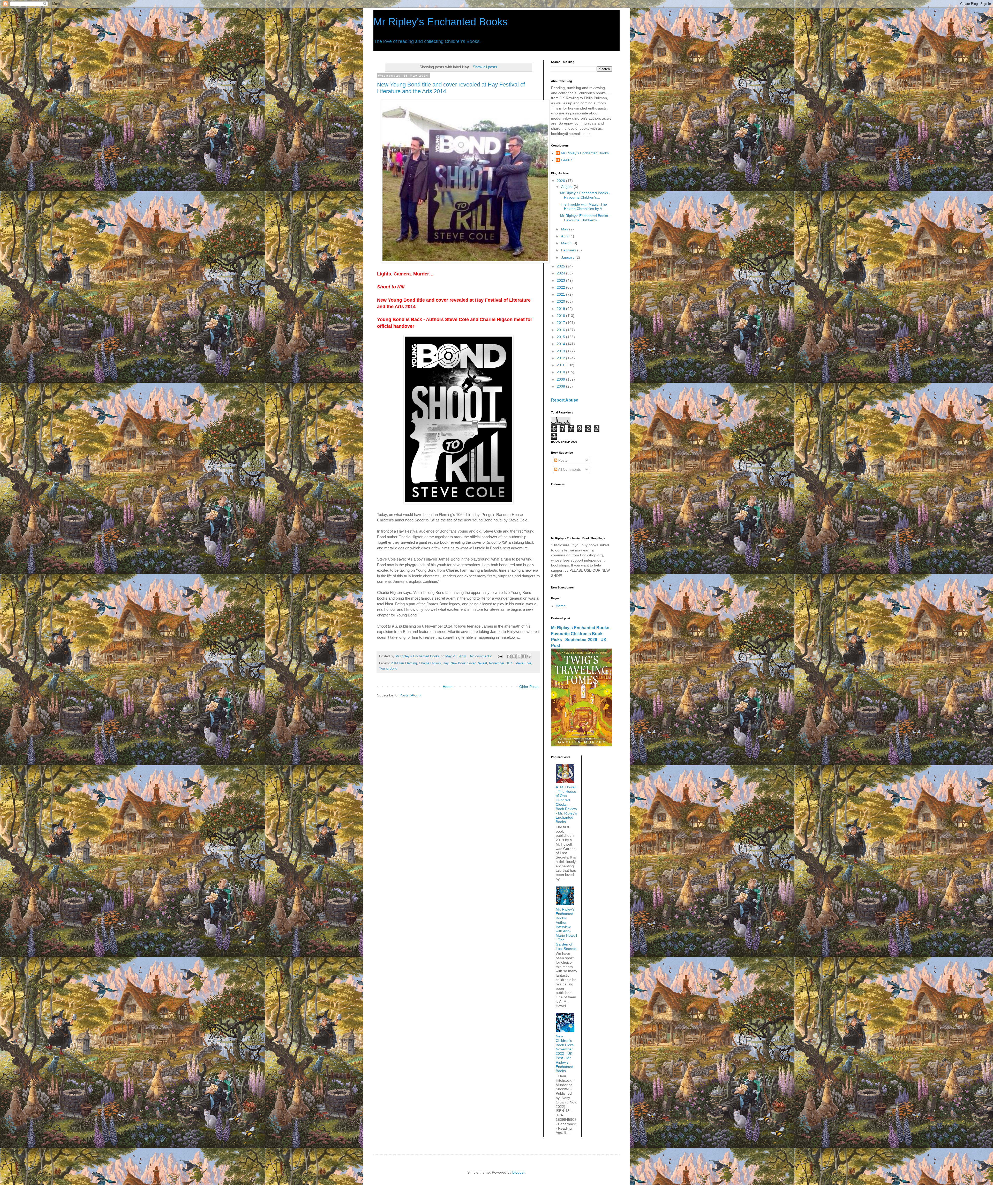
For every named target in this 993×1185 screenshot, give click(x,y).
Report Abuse (564, 400)
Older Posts (528, 687)
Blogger (518, 1172)
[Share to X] (519, 656)
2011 (561, 365)
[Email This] (509, 656)
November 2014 (501, 663)
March (567, 243)
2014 (561, 344)
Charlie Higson (430, 663)
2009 (561, 379)
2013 (561, 351)
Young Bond (388, 668)
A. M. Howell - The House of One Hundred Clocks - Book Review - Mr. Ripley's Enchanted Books (566, 804)
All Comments (569, 469)
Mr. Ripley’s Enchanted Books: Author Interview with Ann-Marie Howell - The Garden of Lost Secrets (566, 928)
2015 (561, 337)
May (565, 229)
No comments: (481, 656)
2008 (561, 386)
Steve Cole (523, 663)
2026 (561, 181)
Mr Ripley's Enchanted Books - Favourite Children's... (585, 195)
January (568, 257)
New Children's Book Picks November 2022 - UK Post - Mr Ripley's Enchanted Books (565, 1053)
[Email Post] (499, 656)
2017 (561, 323)
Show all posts (485, 67)
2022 (561, 287)
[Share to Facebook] (523, 656)
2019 (561, 309)
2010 (561, 372)
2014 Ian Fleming (404, 663)
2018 (561, 316)
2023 (561, 280)
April (565, 236)
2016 (561, 330)
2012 (561, 358)
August (567, 187)
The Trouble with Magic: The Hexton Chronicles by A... (583, 206)
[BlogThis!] (514, 656)
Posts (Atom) (410, 695)
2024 (561, 273)
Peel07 (566, 160)
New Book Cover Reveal (468, 663)
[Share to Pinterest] (528, 656)
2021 (561, 294)
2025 (561, 266)
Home (448, 687)
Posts (562, 460)
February (569, 250)
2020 (561, 301)
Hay (445, 663)
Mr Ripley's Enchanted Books (440, 21)
